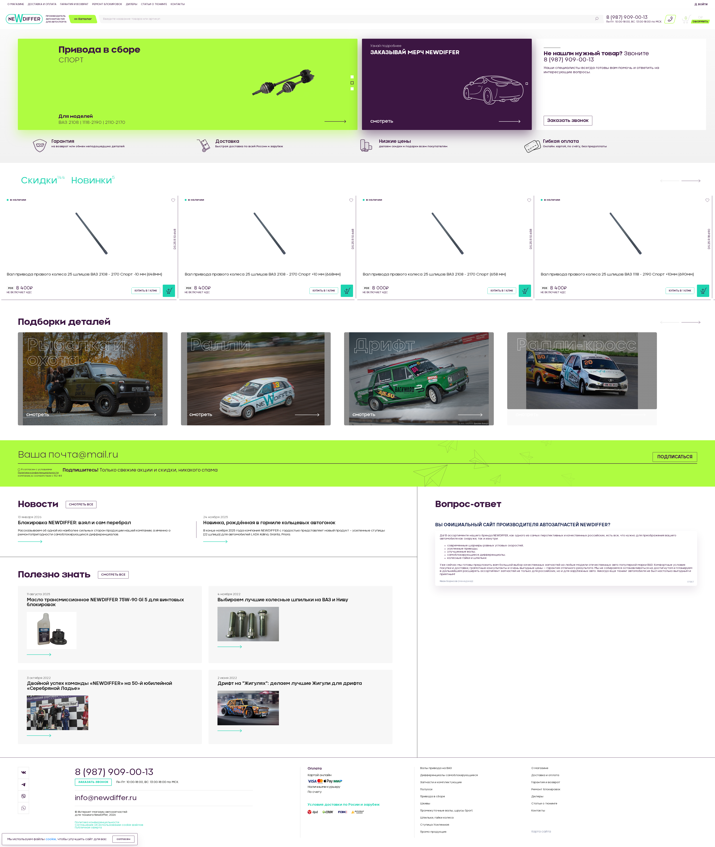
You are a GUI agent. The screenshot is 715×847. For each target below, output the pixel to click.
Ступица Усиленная (434, 825)
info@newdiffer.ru (106, 798)
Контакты (178, 4)
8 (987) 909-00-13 (627, 17)
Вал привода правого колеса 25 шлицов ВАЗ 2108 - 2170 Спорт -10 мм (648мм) (84, 274)
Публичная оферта (88, 827)
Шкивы (425, 803)
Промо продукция (433, 832)
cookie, (51, 839)
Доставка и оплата (42, 4)
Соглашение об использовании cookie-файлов (109, 825)
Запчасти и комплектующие (441, 782)
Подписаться (674, 457)
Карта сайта (541, 831)
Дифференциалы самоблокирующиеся (449, 775)
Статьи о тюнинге (154, 4)
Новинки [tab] (93, 180)
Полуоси (426, 789)
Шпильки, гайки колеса (437, 817)
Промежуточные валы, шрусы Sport (446, 810)
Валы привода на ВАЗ (436, 768)
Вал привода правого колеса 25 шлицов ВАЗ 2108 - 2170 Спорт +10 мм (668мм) (263, 274)
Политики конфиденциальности (38, 473)
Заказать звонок (568, 120)
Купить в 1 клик (146, 290)
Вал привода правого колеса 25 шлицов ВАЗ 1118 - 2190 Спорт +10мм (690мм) (617, 274)
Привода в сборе (432, 796)
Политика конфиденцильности (97, 822)
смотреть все (81, 504)
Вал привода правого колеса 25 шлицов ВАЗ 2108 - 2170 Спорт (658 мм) (434, 274)
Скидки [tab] (43, 180)
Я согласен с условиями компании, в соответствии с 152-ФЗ (40, 472)
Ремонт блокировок (107, 4)
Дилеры (131, 4)
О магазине (15, 4)
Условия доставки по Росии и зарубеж (344, 804)
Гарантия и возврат (74, 4)
